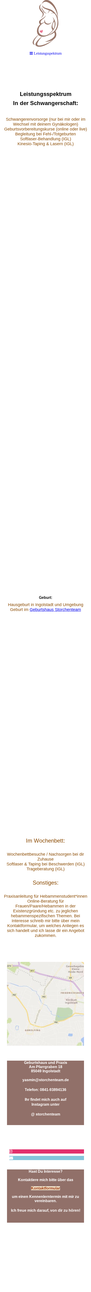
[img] (45, 23)
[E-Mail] (11, 1158)
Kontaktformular (45, 1188)
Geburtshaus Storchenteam (55, 609)
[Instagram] (11, 1151)
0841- (44, 1090)
